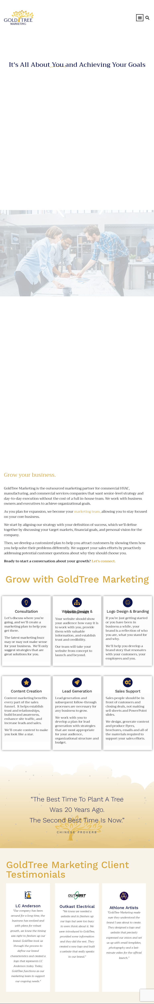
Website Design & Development (77, 611)
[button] (139, 17)
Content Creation (26, 691)
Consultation (26, 611)
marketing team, (87, 511)
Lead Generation (77, 691)
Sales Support (127, 691)
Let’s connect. (104, 561)
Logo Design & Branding (128, 611)
